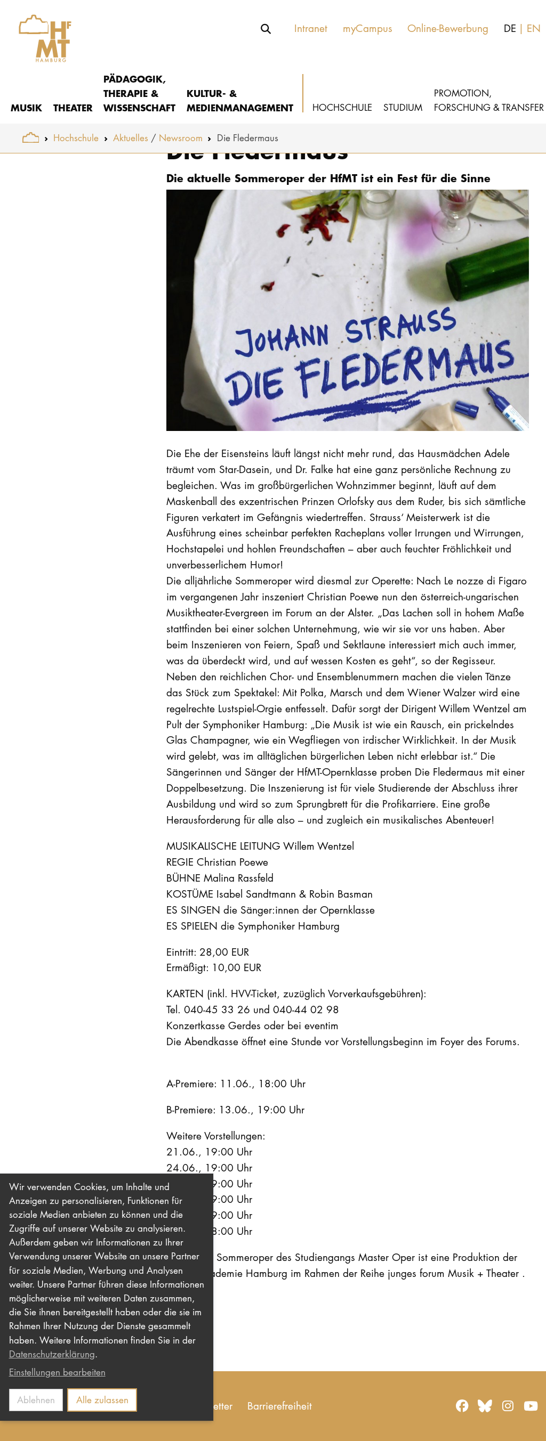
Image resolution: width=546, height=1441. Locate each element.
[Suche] (266, 28)
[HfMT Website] (30, 138)
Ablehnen (36, 1400)
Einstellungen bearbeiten (57, 1372)
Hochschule (76, 138)
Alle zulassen (102, 1400)
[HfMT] (39, 33)
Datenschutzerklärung (52, 1354)
